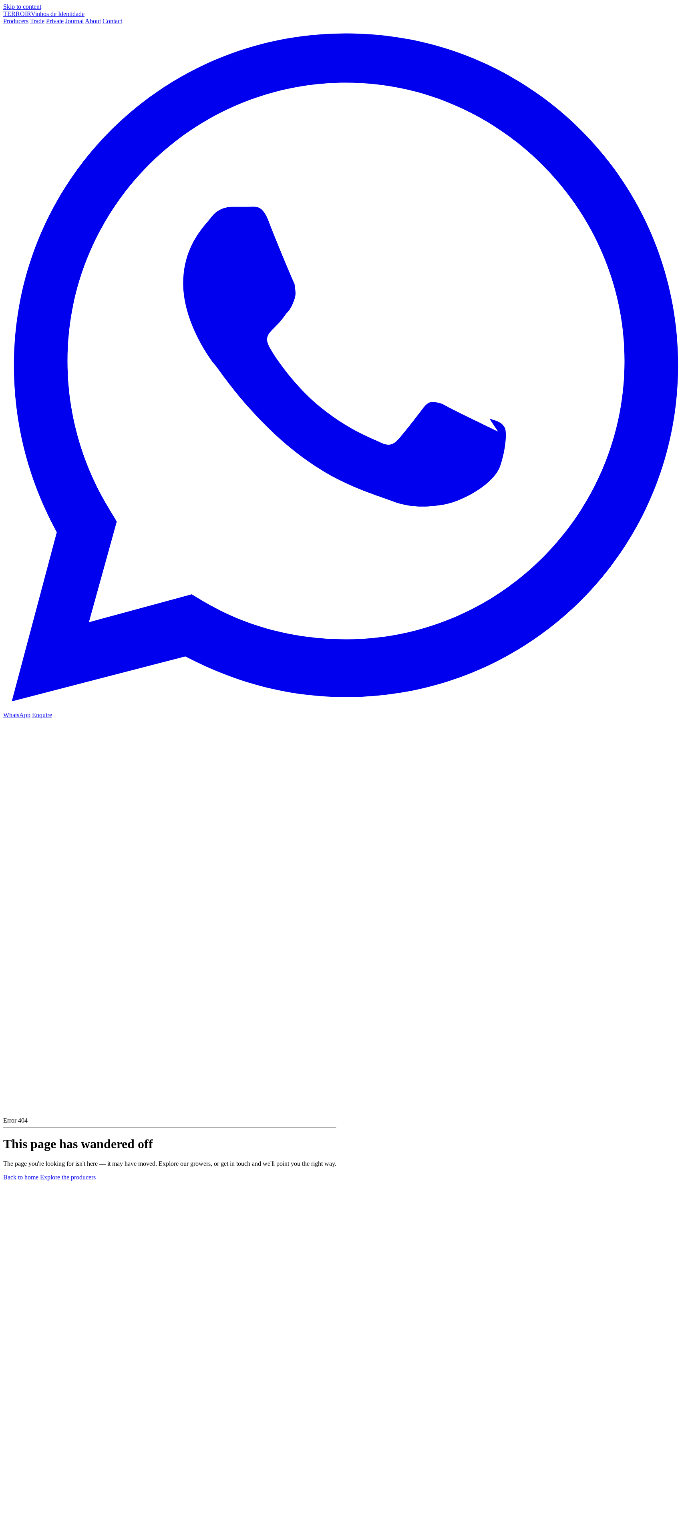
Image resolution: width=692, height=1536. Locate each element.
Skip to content (22, 6)
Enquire (42, 715)
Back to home (20, 1177)
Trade (37, 21)
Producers (15, 21)
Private (55, 21)
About (93, 21)
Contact (112, 21)
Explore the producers (68, 1177)
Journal (74, 21)
